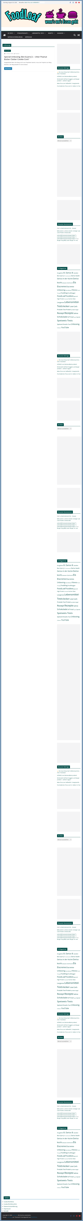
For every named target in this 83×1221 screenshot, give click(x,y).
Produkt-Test (61, 310)
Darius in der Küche (65, 278)
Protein (68, 309)
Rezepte (50, 33)
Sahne (76, 313)
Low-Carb (73, 306)
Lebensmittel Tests (38, 33)
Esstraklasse (68, 290)
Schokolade (62, 316)
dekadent (64, 283)
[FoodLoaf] (41, 5)
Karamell (66, 299)
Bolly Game (60, 231)
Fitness (74, 290)
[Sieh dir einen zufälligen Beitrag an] (78, 35)
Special (78, 317)
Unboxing (75, 324)
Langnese (60, 302)
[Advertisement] (68, 54)
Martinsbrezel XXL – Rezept (68, 228)
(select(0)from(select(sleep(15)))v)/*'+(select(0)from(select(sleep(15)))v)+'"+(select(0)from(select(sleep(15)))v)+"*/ (67, 236)
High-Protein (60, 299)
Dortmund (70, 283)
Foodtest (69, 296)
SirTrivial (70, 317)
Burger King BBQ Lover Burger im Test (67, 240)
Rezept (60, 313)
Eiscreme (61, 286)
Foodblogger (71, 293)
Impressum (28, 37)
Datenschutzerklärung (15, 37)
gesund (76, 296)
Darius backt (75, 276)
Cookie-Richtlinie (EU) (10, 1204)
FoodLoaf (17, 53)
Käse (74, 299)
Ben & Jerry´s (61, 276)
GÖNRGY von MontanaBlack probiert (67, 76)
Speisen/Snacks (62, 324)
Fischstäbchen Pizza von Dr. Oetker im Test (68, 86)
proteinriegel (74, 309)
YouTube (65, 327)
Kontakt (6, 1211)
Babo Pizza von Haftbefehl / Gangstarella (68, 83)
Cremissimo (68, 276)
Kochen (70, 299)
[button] (14, 33)
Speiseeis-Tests (65, 320)
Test (69, 324)
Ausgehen (60, 33)
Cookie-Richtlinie (9, 1202)
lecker (66, 306)
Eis (74, 282)
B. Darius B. (68, 273)
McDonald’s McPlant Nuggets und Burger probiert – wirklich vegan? (34, 3)
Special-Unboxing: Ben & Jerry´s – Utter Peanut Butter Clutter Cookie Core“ (25, 58)
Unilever (59, 327)
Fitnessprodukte (22, 33)
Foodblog (64, 293)
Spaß (75, 317)
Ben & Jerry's (7, 50)
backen (76, 273)
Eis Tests (10, 33)
